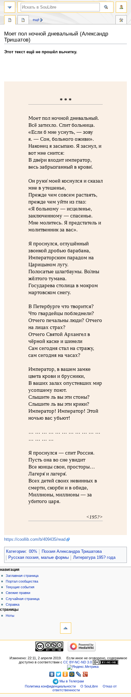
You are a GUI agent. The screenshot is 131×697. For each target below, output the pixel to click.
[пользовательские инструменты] (121, 7)
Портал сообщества (22, 581)
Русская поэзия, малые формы (38, 557)
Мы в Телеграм (71, 681)
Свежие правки (18, 593)
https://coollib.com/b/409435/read (35, 539)
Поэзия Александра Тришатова (72, 551)
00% (33, 551)
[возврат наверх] (65, 628)
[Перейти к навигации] (9, 7)
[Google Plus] (85, 674)
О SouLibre (89, 686)
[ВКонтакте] (52, 674)
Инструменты (121, 21)
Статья (9, 21)
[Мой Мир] (72, 674)
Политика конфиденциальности (50, 686)
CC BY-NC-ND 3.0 (77, 662)
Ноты (10, 615)
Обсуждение (23, 21)
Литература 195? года (94, 557)
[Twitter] (58, 674)
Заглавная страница (22, 576)
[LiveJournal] (78, 674)
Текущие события (20, 587)
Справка (12, 604)
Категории (15, 551)
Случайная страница (22, 599)
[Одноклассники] (65, 674)
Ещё (36, 20)
